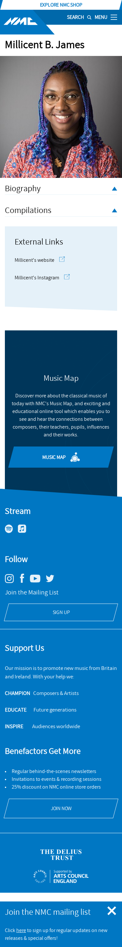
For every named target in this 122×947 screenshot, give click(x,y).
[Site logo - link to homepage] (27, 22)
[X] (52, 581)
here (21, 930)
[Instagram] (12, 581)
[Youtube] (37, 580)
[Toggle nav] (114, 17)
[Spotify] (11, 531)
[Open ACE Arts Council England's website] (61, 876)
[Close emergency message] (112, 911)
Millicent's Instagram (37, 277)
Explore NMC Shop (61, 4)
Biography (23, 188)
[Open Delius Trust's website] (61, 854)
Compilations (28, 210)
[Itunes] (24, 531)
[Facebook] (24, 582)
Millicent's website (34, 260)
